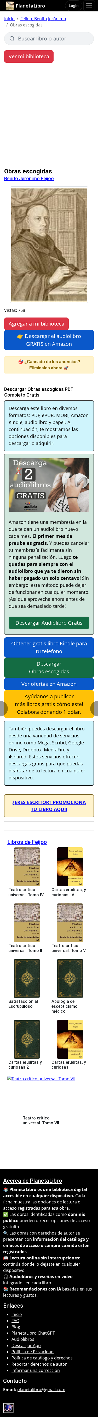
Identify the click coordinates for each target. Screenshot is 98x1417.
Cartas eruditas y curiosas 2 (25, 1065)
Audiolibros (22, 1339)
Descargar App (26, 1345)
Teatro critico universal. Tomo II (25, 948)
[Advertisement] (49, 116)
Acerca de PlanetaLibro (32, 1181)
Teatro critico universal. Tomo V (68, 948)
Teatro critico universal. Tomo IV (26, 892)
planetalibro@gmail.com (41, 1389)
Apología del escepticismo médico (64, 1006)
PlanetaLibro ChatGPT (33, 1333)
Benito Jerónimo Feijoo (29, 178)
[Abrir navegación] (89, 6)
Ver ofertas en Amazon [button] (49, 683)
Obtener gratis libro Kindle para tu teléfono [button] (49, 647)
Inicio (9, 19)
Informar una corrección (35, 1370)
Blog (15, 1327)
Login (74, 5)
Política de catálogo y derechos (42, 1358)
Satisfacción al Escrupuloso (23, 1004)
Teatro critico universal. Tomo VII (41, 1120)
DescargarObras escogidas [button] (49, 667)
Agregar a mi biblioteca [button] (36, 323)
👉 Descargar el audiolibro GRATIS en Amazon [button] (49, 340)
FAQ (15, 1320)
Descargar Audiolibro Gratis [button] (49, 622)
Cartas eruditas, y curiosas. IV (68, 892)
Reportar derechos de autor (39, 1364)
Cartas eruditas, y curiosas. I (68, 1065)
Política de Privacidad (32, 1352)
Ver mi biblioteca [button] (29, 56)
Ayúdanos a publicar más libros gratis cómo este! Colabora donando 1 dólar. (49, 704)
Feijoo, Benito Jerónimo (43, 19)
